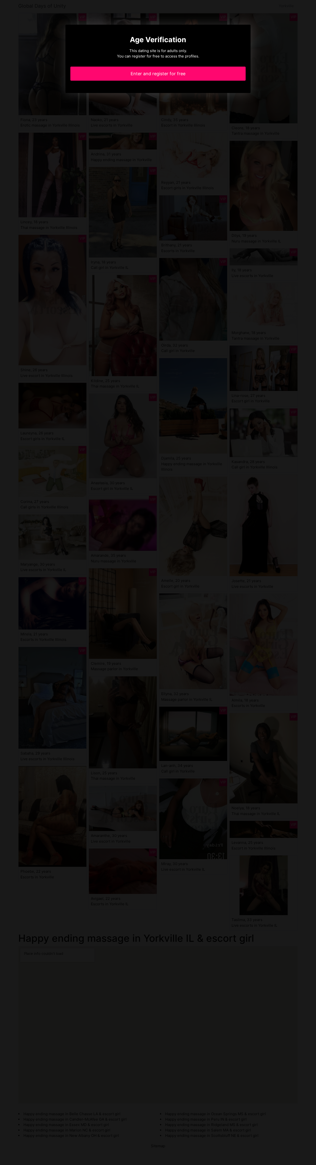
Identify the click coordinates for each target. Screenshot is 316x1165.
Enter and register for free (158, 73)
